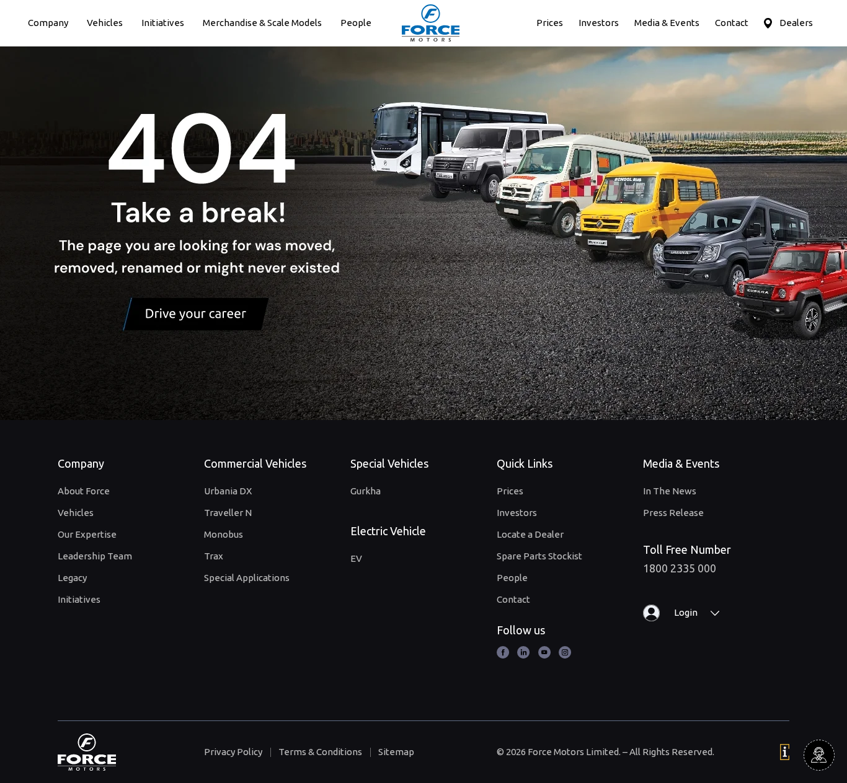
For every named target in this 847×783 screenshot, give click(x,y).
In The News (669, 491)
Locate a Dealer (530, 534)
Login (686, 612)
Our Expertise (87, 534)
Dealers (796, 22)
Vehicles (105, 22)
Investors (599, 22)
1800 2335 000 (679, 568)
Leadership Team (95, 556)
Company (48, 22)
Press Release (673, 512)
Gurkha (365, 491)
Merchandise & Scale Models (262, 22)
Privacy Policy (233, 751)
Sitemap (396, 751)
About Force (84, 491)
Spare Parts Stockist (539, 556)
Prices (549, 22)
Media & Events (666, 22)
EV (356, 558)
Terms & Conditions (320, 751)
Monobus (223, 534)
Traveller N (228, 512)
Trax (213, 556)
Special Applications (247, 577)
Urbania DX (228, 491)
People (355, 22)
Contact (731, 22)
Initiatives (162, 22)
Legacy (72, 577)
